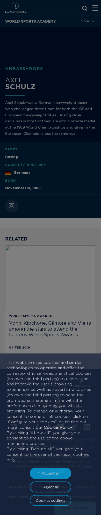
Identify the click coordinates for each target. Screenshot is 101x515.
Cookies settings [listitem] (50, 500)
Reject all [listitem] (51, 487)
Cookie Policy (58, 427)
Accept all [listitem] (50, 473)
